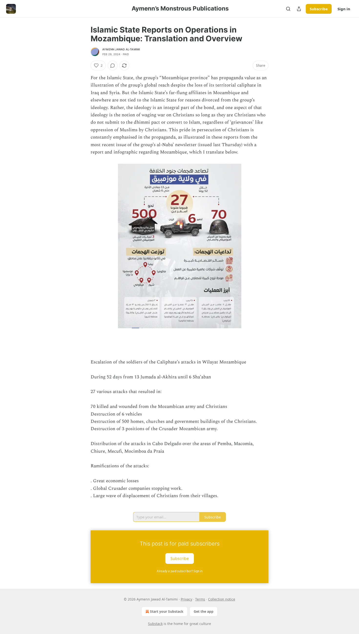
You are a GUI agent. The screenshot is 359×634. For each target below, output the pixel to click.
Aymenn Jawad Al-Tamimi (121, 49)
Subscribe (319, 8)
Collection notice (221, 599)
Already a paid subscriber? (179, 571)
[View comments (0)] (112, 65)
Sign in (344, 8)
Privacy (186, 599)
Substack (155, 623)
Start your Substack (166, 611)
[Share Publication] (299, 9)
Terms (200, 599)
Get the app (203, 611)
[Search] (288, 9)
